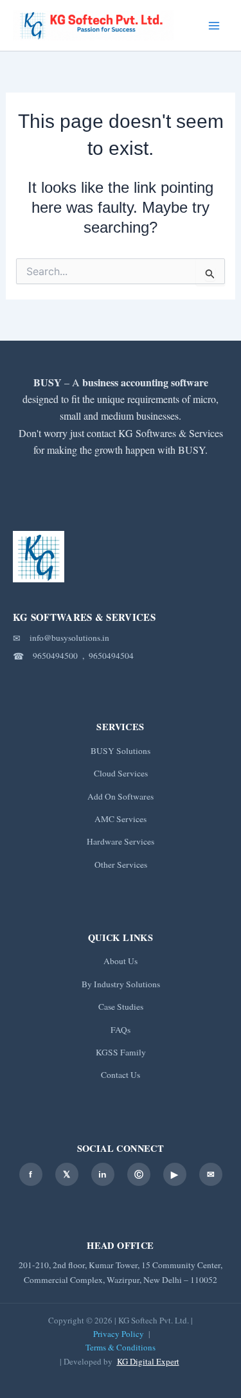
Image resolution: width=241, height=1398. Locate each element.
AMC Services (120, 819)
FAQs (120, 1029)
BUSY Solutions (120, 751)
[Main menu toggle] (214, 26)
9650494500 (55, 655)
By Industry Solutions (121, 984)
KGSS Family (121, 1052)
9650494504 (111, 655)
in (102, 1174)
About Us (120, 961)
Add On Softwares (120, 796)
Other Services (120, 864)
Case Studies (120, 1006)
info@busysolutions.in (69, 637)
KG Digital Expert (148, 1361)
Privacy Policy (118, 1334)
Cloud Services (121, 773)
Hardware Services (120, 841)
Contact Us (120, 1074)
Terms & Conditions (120, 1347)
